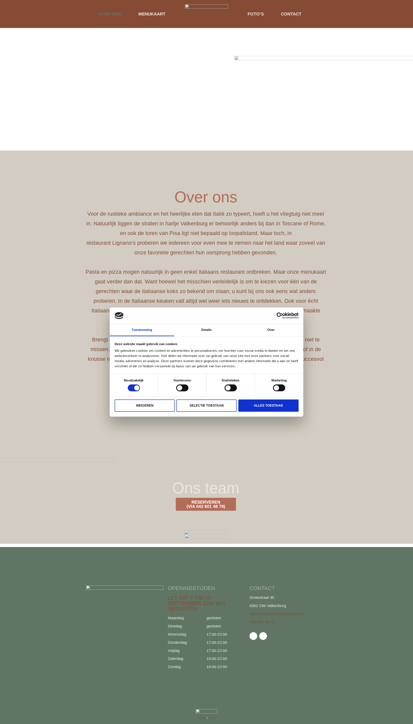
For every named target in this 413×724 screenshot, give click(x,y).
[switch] (182, 387)
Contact (291, 14)
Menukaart (151, 14)
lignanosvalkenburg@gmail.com (277, 614)
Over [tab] (271, 330)
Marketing (201, 718)
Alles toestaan (268, 405)
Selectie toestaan (207, 405)
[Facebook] (253, 636)
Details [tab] (206, 330)
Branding (212, 718)
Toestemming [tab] (142, 330)
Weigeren (145, 405)
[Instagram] (263, 636)
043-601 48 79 (262, 622)
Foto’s (256, 14)
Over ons (110, 14)
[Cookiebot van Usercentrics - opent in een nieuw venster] (280, 315)
